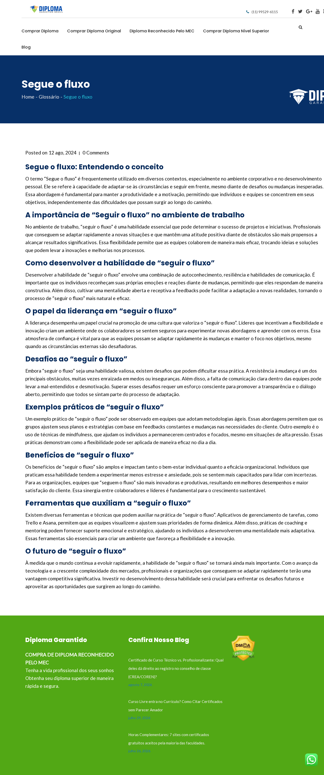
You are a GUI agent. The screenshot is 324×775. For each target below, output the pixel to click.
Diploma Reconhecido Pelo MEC (162, 31)
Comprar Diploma (40, 31)
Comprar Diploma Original (94, 31)
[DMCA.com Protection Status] (243, 648)
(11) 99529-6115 (265, 12)
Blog (26, 47)
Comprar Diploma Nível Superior (236, 31)
